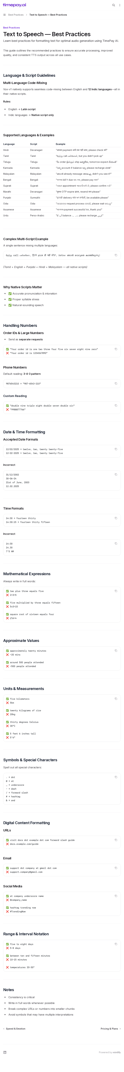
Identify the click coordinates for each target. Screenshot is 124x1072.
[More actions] (119, 5)
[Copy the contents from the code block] (116, 255)
